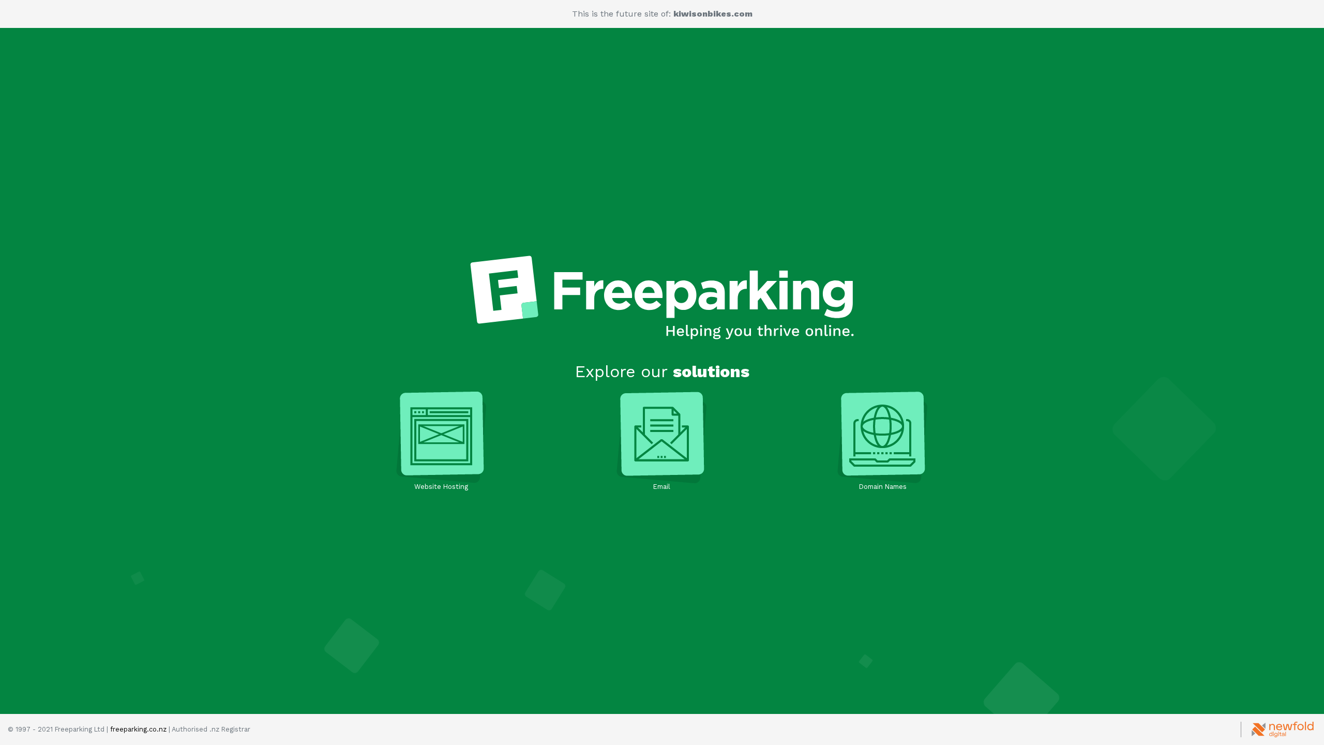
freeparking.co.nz (138, 729)
